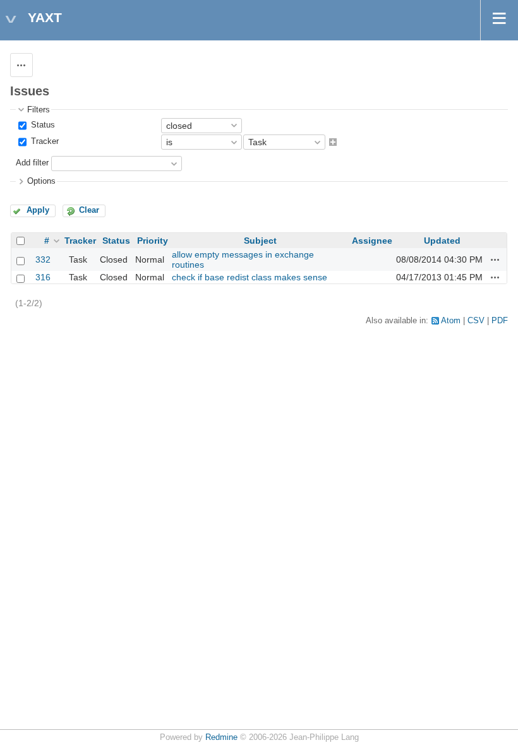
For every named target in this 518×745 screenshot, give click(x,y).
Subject (260, 240)
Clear (89, 210)
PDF (499, 320)
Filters (38, 109)
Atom (451, 320)
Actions (495, 259)
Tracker (43, 141)
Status (41, 125)
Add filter (32, 163)
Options (41, 181)
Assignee (372, 240)
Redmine (221, 737)
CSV (476, 320)
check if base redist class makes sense (249, 277)
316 (43, 277)
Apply (38, 210)
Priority (152, 240)
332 (43, 259)
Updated (442, 240)
